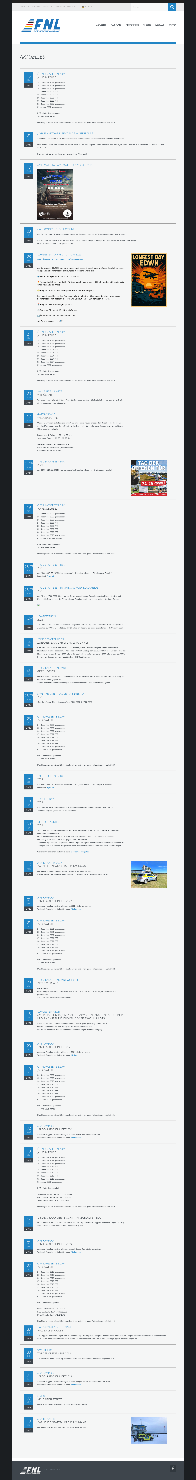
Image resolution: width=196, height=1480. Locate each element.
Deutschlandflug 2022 (80, 852)
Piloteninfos (132, 25)
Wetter (172, 25)
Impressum (48, 7)
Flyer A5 (50, 576)
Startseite (24, 7)
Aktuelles (101, 25)
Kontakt (36, 7)
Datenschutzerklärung (66, 7)
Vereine (147, 25)
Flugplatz (116, 25)
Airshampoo (76, 909)
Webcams (159, 25)
